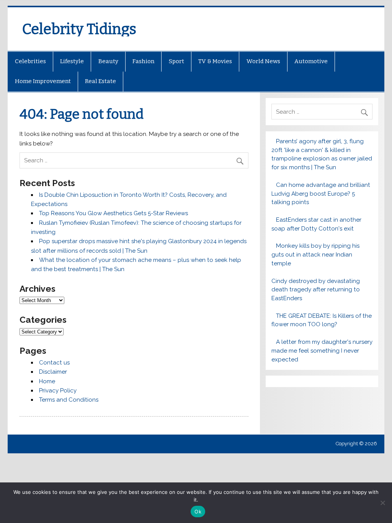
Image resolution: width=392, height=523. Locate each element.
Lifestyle (72, 61)
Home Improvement (43, 81)
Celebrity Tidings (79, 29)
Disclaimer (53, 371)
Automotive (311, 61)
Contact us (54, 362)
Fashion (143, 61)
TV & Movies (215, 61)
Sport (176, 61)
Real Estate (100, 81)
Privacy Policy (58, 390)
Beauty (108, 61)
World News (263, 61)
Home (47, 381)
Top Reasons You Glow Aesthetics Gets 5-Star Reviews (113, 213)
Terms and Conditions (68, 399)
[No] (382, 503)
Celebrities (30, 61)
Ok (197, 511)
